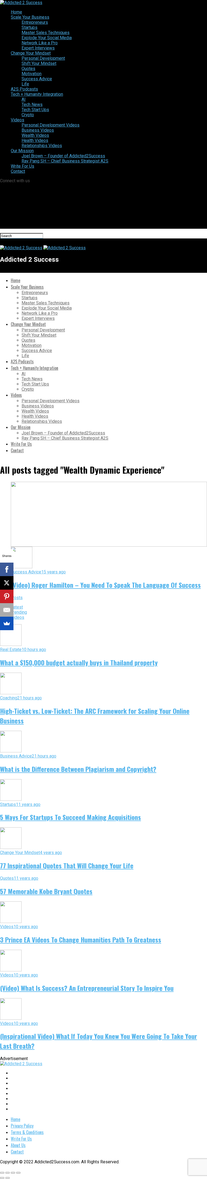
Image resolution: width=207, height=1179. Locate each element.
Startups (29, 27)
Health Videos (35, 140)
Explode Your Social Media (47, 37)
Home (16, 12)
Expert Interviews (38, 48)
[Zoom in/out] (18, 1173)
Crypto (28, 114)
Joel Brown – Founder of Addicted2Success (63, 155)
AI (24, 99)
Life (25, 84)
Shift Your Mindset (39, 63)
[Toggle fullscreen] (13, 1173)
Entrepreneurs (35, 22)
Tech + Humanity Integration (37, 94)
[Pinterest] (6, 596)
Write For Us (22, 166)
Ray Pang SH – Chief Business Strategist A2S (65, 161)
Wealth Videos (35, 135)
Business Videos (38, 130)
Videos (17, 119)
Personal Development (43, 58)
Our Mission (22, 150)
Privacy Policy (22, 1125)
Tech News (32, 104)
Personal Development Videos (51, 125)
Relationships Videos (42, 145)
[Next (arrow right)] (7, 1178)
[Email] (6, 610)
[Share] (7, 1173)
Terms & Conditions (27, 1132)
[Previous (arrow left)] (2, 1178)
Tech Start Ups (35, 109)
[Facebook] (6, 569)
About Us (18, 1145)
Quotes (28, 68)
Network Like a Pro (40, 42)
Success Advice (37, 78)
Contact (18, 171)
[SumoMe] (6, 623)
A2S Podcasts (24, 89)
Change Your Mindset (31, 53)
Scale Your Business (30, 17)
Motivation (32, 73)
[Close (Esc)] (2, 1173)
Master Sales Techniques (46, 32)
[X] (6, 583)
